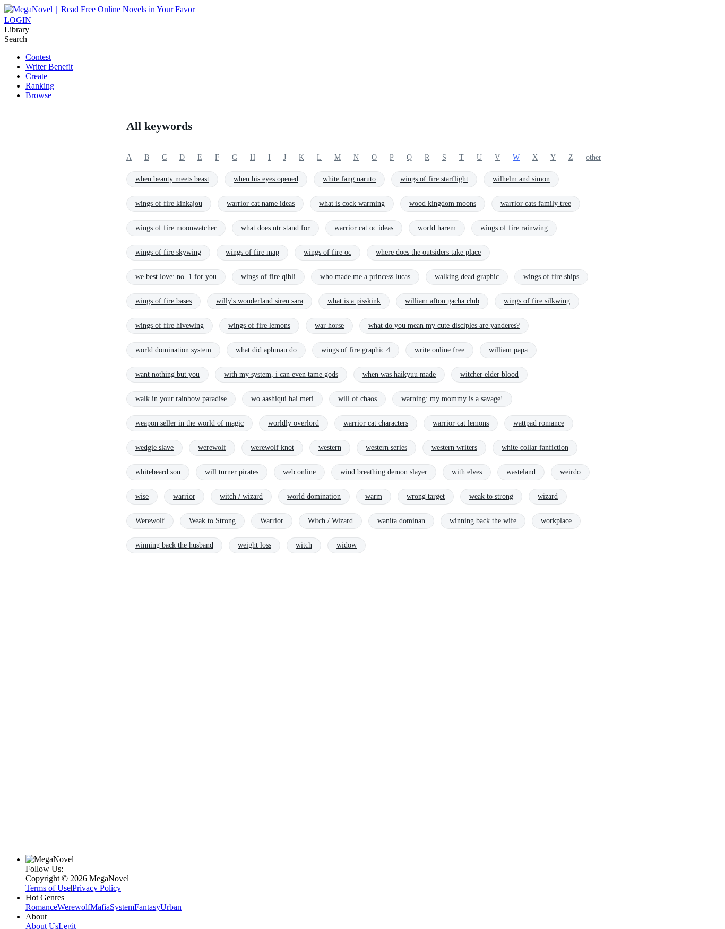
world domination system (173, 350)
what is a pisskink (354, 301)
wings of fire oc (327, 252)
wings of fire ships (551, 277)
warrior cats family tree (535, 203)
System (122, 906)
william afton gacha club (442, 301)
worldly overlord (293, 423)
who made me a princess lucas (365, 277)
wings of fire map (252, 252)
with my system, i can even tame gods (281, 374)
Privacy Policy (96, 887)
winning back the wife (483, 521)
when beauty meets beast (172, 179)
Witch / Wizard (330, 521)
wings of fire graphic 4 (355, 350)
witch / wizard (241, 496)
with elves (467, 472)
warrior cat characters (375, 423)
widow (346, 545)
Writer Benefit (49, 66)
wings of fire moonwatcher (176, 228)
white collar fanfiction (535, 448)
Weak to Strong (212, 521)
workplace (556, 521)
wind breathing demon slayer (383, 472)
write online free (439, 350)
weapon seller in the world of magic (189, 423)
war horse (329, 325)
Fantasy (147, 906)
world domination (314, 496)
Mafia (100, 906)
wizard (548, 496)
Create (36, 76)
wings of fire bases (163, 301)
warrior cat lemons (461, 423)
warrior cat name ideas (261, 203)
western (329, 448)
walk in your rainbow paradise (181, 399)
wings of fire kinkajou (168, 203)
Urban (171, 906)
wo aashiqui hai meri (282, 399)
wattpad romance (538, 423)
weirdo (570, 472)
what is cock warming (352, 203)
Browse (38, 95)
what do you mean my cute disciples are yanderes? (444, 325)
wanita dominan (401, 521)
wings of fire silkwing (537, 301)
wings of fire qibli (268, 277)
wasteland (521, 472)
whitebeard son (157, 472)
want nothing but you (167, 374)
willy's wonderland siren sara (259, 301)
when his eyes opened (266, 179)
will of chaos (357, 399)
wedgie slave (154, 448)
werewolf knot (272, 448)
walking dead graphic (467, 277)
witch (304, 545)
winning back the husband (174, 545)
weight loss (254, 545)
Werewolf (150, 521)
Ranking (39, 85)
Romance (41, 906)
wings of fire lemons (259, 325)
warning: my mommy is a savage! (452, 399)
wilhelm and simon (521, 179)
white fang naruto (349, 179)
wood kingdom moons (442, 203)
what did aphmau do (266, 350)
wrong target (426, 496)
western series (386, 448)
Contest (38, 57)
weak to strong (491, 496)
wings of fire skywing (168, 252)
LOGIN (17, 19)
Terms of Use (48, 887)
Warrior (271, 521)
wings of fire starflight (434, 179)
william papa (508, 350)
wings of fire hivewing (169, 325)
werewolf (212, 448)
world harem (437, 228)
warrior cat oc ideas (363, 228)
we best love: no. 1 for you (176, 277)
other (593, 157)
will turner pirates (231, 472)
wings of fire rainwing (514, 228)
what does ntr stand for (275, 228)
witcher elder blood (489, 374)
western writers (454, 448)
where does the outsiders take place (428, 252)
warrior (184, 496)
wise (142, 496)
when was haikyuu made (399, 374)
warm (373, 496)
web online (299, 472)
